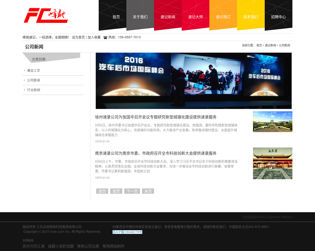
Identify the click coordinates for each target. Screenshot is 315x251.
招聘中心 (278, 16)
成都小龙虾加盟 (61, 246)
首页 (116, 16)
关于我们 (140, 16)
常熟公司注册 (88, 246)
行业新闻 (33, 90)
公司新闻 (33, 80)
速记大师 (195, 16)
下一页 (132, 191)
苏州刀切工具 (34, 246)
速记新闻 (167, 16)
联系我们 (251, 16)
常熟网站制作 (113, 246)
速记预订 (223, 16)
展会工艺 (33, 70)
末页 (148, 191)
